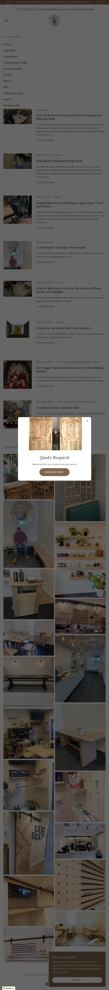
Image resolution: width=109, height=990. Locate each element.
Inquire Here (54, 472)
